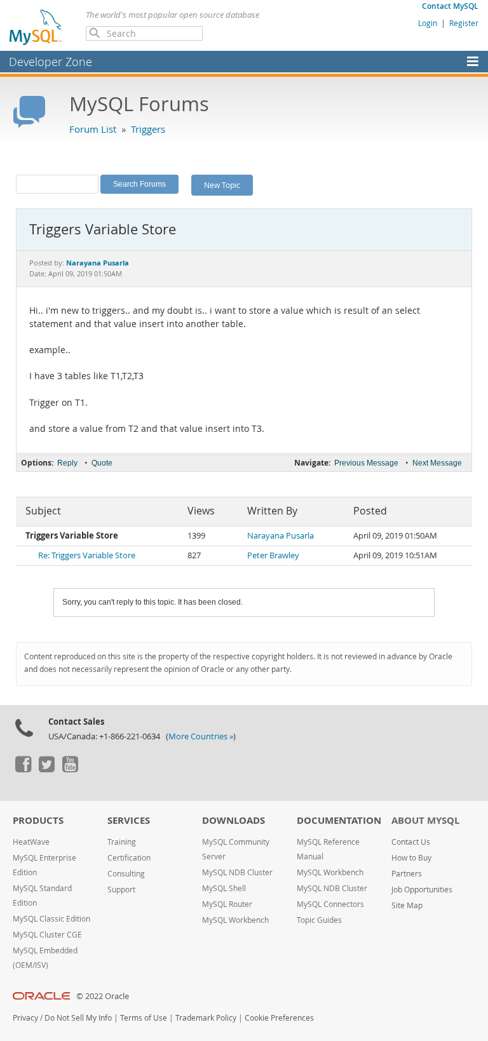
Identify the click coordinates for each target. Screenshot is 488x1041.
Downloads (233, 820)
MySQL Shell (224, 888)
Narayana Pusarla (280, 535)
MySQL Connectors (330, 904)
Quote (102, 463)
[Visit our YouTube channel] (70, 769)
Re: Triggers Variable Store (86, 555)
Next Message (437, 463)
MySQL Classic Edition (51, 918)
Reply (67, 463)
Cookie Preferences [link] (279, 1018)
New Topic (222, 185)
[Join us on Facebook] (23, 769)
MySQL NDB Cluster (237, 872)
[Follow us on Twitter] (46, 769)
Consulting (126, 873)
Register (463, 23)
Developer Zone (50, 61)
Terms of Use (143, 1018)
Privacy (25, 1018)
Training (121, 842)
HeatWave (31, 842)
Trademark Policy (205, 1018)
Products (38, 820)
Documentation (339, 820)
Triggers (148, 129)
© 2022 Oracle (102, 996)
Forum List (92, 129)
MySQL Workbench (235, 920)
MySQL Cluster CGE (47, 934)
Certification (129, 858)
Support (121, 889)
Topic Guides (319, 920)
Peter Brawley (273, 555)
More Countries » (200, 736)
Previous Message (366, 463)
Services (128, 820)
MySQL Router (227, 904)
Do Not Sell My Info (78, 1018)
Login (427, 23)
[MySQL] (36, 27)
